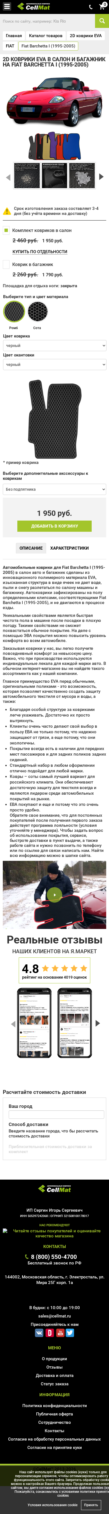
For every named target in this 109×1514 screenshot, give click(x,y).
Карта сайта (55, 1455)
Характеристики (69, 548)
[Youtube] (60, 1331)
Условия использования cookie (52, 1505)
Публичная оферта (54, 1414)
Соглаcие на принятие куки (54, 1447)
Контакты (54, 1430)
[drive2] (50, 1331)
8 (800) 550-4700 (54, 1256)
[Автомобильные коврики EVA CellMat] (54, 1189)
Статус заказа (54, 1383)
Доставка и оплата (55, 1375)
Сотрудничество (54, 1422)
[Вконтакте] (39, 1331)
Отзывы (54, 1367)
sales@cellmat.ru (54, 1316)
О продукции (54, 1358)
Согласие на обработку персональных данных (54, 1439)
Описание (31, 548)
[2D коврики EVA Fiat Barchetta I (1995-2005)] (27, 175)
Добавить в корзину (54, 526)
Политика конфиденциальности (54, 1405)
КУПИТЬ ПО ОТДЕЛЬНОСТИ (40, 251)
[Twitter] (70, 1331)
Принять (91, 1505)
